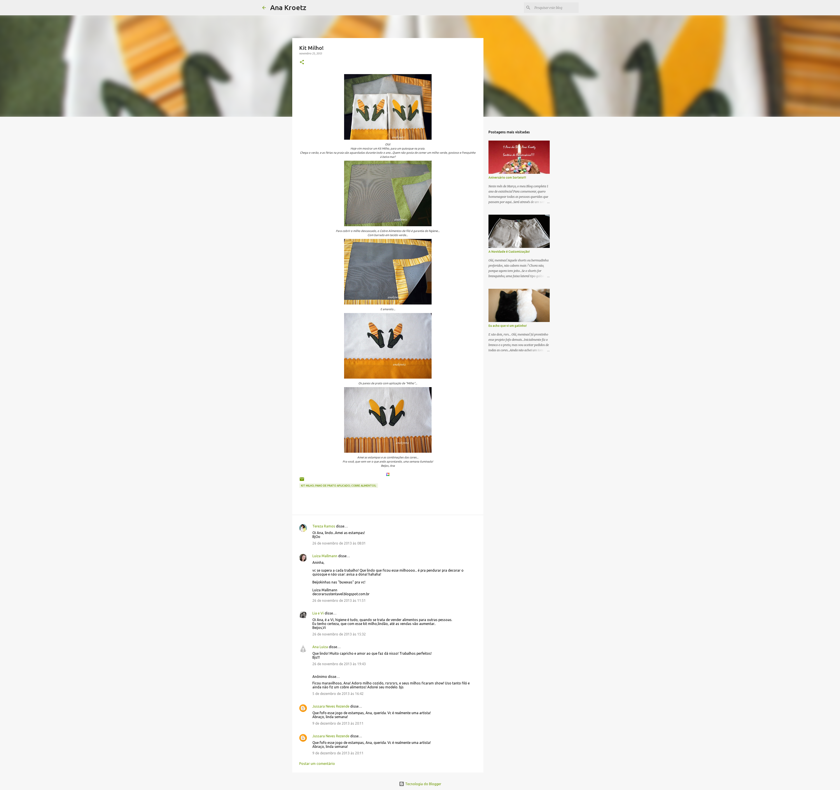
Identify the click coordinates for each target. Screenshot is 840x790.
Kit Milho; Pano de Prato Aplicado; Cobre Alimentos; (338, 485)
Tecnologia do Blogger (422, 784)
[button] (301, 62)
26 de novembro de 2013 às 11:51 (339, 600)
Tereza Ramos (323, 526)
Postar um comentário (317, 764)
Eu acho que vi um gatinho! (507, 325)
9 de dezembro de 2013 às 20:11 (338, 723)
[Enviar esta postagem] (301, 480)
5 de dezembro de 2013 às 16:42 (338, 694)
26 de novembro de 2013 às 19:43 (339, 664)
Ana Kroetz (288, 7)
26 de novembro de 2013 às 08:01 (339, 543)
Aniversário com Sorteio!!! (507, 177)
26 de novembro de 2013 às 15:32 (339, 634)
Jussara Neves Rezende (330, 706)
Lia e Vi (318, 613)
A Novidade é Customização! (509, 251)
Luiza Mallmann (324, 556)
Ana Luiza (320, 647)
